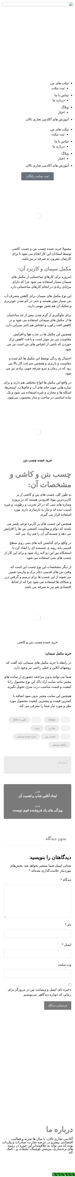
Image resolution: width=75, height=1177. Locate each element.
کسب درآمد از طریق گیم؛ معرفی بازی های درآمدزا (35, 1060)
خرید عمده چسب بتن (37, 460)
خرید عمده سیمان (26, 736)
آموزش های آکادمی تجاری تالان (47, 119)
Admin (51, 719)
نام (68, 924)
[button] (37, 124)
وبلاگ (65, 107)
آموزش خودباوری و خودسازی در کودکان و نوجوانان (35, 1073)
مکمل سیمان (59, 744)
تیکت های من (59, 83)
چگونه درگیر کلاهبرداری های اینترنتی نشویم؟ (35, 1098)
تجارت (52, 728)
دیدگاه (65, 879)
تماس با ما (61, 95)
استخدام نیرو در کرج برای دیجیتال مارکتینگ (35, 1048)
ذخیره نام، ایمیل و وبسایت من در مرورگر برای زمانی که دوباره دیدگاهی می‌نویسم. (39, 992)
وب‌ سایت (64, 964)
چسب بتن (50, 736)
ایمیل (66, 944)
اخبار (61, 112)
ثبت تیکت (58, 88)
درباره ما (58, 100)
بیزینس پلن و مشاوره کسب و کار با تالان (35, 1085)
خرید (37, 728)
